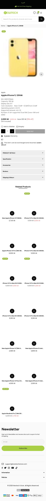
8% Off (27, 258)
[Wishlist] (35, 12)
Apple (3, 92)
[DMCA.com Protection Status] (23, 490)
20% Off (5, 389)
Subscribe (23, 448)
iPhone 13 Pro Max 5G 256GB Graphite (12, 316)
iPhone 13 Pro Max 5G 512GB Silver (34, 283)
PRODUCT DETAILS (9, 153)
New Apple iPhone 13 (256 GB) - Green (12, 348)
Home (3, 26)
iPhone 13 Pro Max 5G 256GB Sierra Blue (34, 218)
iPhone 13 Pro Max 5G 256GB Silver (34, 316)
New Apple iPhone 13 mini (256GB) (34, 348)
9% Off (27, 193)
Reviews (5, 171)
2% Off (5, 258)
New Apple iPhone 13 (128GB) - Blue (12, 218)
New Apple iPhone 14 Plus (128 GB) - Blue (12, 381)
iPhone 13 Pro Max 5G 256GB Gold (34, 251)
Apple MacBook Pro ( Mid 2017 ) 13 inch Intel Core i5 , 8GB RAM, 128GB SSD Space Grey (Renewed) (12, 414)
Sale (3, 31)
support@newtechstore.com (16, 464)
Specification (7, 159)
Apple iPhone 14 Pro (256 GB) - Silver (12, 251)
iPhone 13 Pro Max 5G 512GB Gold (12, 283)
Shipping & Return (8, 177)
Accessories (6, 165)
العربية (23, 3)
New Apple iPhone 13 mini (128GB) (34, 381)
